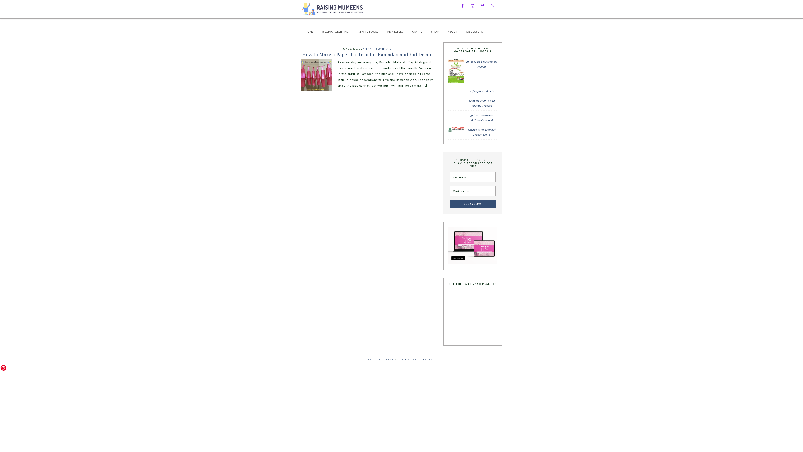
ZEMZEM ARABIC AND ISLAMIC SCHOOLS (482, 103)
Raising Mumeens (332, 9)
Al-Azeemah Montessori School (481, 64)
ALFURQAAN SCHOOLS (482, 91)
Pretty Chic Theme (380, 359)
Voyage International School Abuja (482, 132)
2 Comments (383, 49)
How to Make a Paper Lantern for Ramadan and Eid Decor (367, 54)
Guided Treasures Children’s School (482, 118)
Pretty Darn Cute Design (418, 359)
